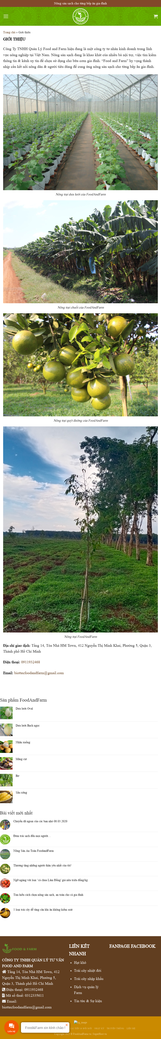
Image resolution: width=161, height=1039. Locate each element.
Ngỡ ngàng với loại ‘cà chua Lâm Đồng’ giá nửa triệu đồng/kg (50, 880)
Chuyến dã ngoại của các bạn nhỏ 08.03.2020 (40, 821)
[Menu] (6, 16)
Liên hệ (131, 1028)
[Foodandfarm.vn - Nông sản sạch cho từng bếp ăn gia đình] (80, 16)
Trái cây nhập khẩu (88, 979)
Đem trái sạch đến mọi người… (32, 836)
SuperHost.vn (100, 1033)
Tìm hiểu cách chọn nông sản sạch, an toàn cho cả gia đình (48, 894)
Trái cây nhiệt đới (87, 970)
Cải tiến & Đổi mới (81, 1028)
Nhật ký (99, 1028)
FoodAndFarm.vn (82, 1033)
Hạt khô (80, 962)
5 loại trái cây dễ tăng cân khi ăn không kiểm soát (43, 909)
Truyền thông (115, 1028)
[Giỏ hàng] (156, 16)
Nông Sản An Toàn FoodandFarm (33, 850)
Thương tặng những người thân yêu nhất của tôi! (42, 865)
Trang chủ (9, 32)
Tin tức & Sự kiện (88, 1001)
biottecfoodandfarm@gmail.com (39, 673)
